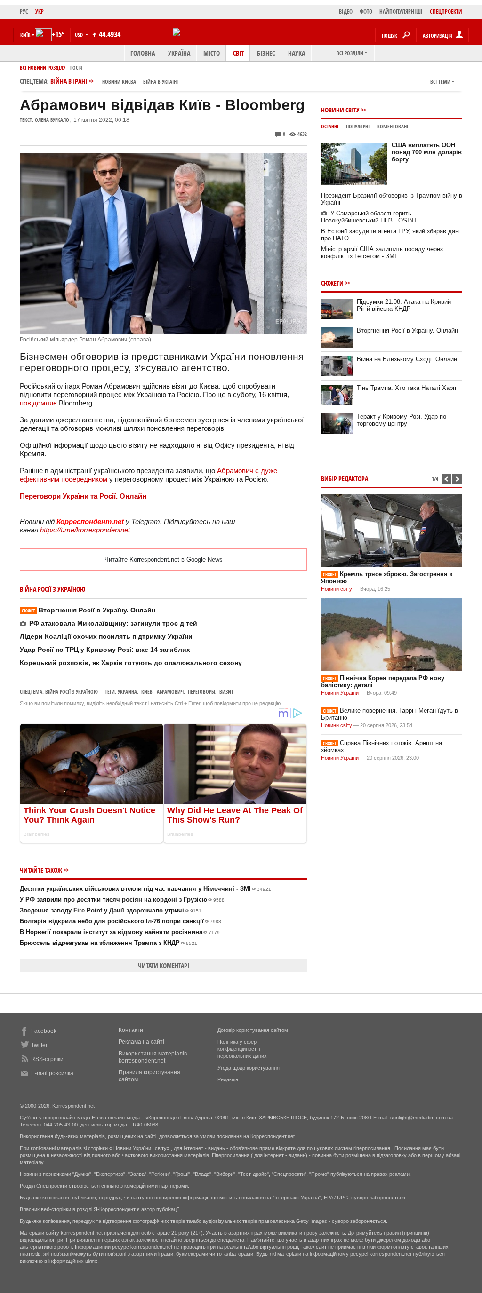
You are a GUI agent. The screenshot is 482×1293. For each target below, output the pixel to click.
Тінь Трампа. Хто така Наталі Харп (406, 387)
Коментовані (392, 126)
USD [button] (79, 34)
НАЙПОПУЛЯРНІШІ (401, 12)
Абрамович (170, 691)
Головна (142, 52)
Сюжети (332, 282)
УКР (39, 12)
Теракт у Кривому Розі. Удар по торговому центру (401, 420)
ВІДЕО (346, 12)
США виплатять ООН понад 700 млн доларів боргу (427, 152)
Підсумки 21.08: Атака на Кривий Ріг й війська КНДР (404, 305)
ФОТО (366, 12)
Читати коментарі (163, 965)
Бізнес (266, 52)
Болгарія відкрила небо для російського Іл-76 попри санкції (120, 921)
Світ (238, 52)
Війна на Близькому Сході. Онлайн (407, 359)
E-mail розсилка (52, 1073)
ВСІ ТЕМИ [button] (440, 81)
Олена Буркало (52, 119)
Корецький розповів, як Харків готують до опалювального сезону (131, 662)
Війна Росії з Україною (71, 691)
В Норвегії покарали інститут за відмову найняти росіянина (120, 932)
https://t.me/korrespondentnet (85, 530)
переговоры (201, 691)
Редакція (227, 1079)
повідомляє (38, 403)
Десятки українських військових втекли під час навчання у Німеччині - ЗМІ (145, 888)
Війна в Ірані (114, 81)
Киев (147, 691)
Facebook (43, 1031)
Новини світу (340, 109)
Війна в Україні (160, 81)
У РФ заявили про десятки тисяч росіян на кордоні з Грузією (122, 899)
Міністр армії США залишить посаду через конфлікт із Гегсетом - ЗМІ (382, 253)
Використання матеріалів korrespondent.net (153, 1057)
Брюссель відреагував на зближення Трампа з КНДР (108, 942)
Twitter (39, 1045)
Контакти (131, 1030)
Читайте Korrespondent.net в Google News (163, 559)
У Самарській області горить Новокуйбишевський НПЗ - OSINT (369, 217)
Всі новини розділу (42, 67)
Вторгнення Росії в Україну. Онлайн (88, 610)
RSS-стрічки (47, 1059)
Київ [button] (25, 35)
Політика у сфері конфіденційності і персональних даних (242, 1049)
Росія (76, 67)
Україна (179, 52)
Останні (329, 126)
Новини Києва (119, 81)
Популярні (358, 126)
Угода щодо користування (248, 1068)
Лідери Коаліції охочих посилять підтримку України (106, 636)
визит (226, 691)
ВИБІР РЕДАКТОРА (344, 478)
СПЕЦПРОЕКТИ (446, 12)
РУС (24, 12)
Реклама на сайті (141, 1042)
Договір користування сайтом (252, 1030)
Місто (211, 52)
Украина (127, 691)
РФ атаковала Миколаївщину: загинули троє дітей (113, 623)
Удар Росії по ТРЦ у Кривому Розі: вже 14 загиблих (105, 649)
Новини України (340, 693)
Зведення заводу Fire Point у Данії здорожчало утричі (110, 910)
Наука (296, 52)
